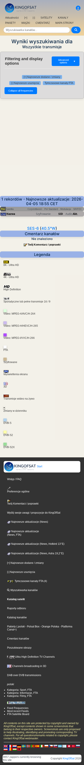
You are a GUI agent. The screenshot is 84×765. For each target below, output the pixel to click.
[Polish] (46, 745)
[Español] (37, 745)
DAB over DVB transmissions (24, 675)
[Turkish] (73, 745)
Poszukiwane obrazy (19, 647)
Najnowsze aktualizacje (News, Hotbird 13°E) (37, 543)
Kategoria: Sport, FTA (19, 689)
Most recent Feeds (18, 711)
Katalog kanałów (17, 617)
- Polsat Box (32, 626)
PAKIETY (10, 22)
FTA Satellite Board (18, 714)
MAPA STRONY (64, 22)
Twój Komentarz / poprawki (44, 244)
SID (60, 214)
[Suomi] (64, 745)
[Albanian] (19, 749)
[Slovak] (55, 745)
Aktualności (12, 17)
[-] (34, 17)
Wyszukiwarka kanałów (24, 590)
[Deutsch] (19, 745)
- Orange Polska (49, 626)
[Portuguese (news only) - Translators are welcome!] (33, 745)
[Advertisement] (42, 147)
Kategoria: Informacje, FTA (22, 692)
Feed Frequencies (17, 708)
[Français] (10, 745)
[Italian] (42, 745)
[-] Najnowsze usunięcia (25, 83)
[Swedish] (24, 745)
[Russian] (78, 745)
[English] (6, 745)
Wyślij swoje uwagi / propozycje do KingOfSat (33, 512)
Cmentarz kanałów (18, 638)
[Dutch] (15, 745)
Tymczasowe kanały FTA (59, 83)
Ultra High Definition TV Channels (34, 656)
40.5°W (48, 228)
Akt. (75, 214)
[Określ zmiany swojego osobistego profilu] (78, 8)
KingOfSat (69, 758)
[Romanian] (10, 749)
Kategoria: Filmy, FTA (19, 696)
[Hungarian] (15, 749)
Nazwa (10, 214)
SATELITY (46, 17)
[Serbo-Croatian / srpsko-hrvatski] (6, 749)
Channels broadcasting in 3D (28, 666)
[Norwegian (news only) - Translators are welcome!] (28, 745)
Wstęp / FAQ (14, 479)
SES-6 (33, 228)
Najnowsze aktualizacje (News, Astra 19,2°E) (37, 553)
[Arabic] (69, 745)
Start (39, 466)
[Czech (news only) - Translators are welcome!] (51, 745)
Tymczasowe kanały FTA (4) (30, 581)
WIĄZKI (25, 22)
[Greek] (60, 745)
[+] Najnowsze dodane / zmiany (42, 77)
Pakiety (11, 626)
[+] (25, 17)
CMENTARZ (43, 22)
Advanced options (67, 61)
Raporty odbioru (16, 608)
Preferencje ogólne (18, 491)
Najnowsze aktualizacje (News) (29, 521)
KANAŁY (63, 17)
